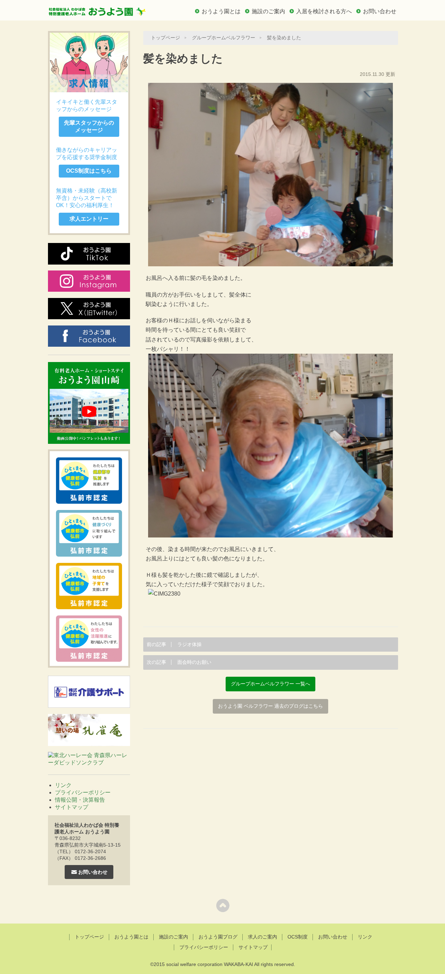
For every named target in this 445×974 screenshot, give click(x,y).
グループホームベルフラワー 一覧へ (270, 683)
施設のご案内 (268, 11)
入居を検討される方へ (324, 11)
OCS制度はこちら (89, 171)
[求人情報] (89, 62)
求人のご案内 (262, 937)
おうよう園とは (221, 11)
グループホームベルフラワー (223, 37)
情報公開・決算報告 (80, 800)
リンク (63, 785)
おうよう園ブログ (218, 937)
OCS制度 (298, 937)
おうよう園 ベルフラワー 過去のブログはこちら (270, 706)
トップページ (165, 37)
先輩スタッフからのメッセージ (89, 126)
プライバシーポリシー (83, 792)
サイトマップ (71, 807)
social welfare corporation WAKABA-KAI (209, 964)
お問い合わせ (379, 11)
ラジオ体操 (174, 644)
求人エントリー (89, 219)
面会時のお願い (179, 662)
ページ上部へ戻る (222, 905)
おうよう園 (97, 9)
